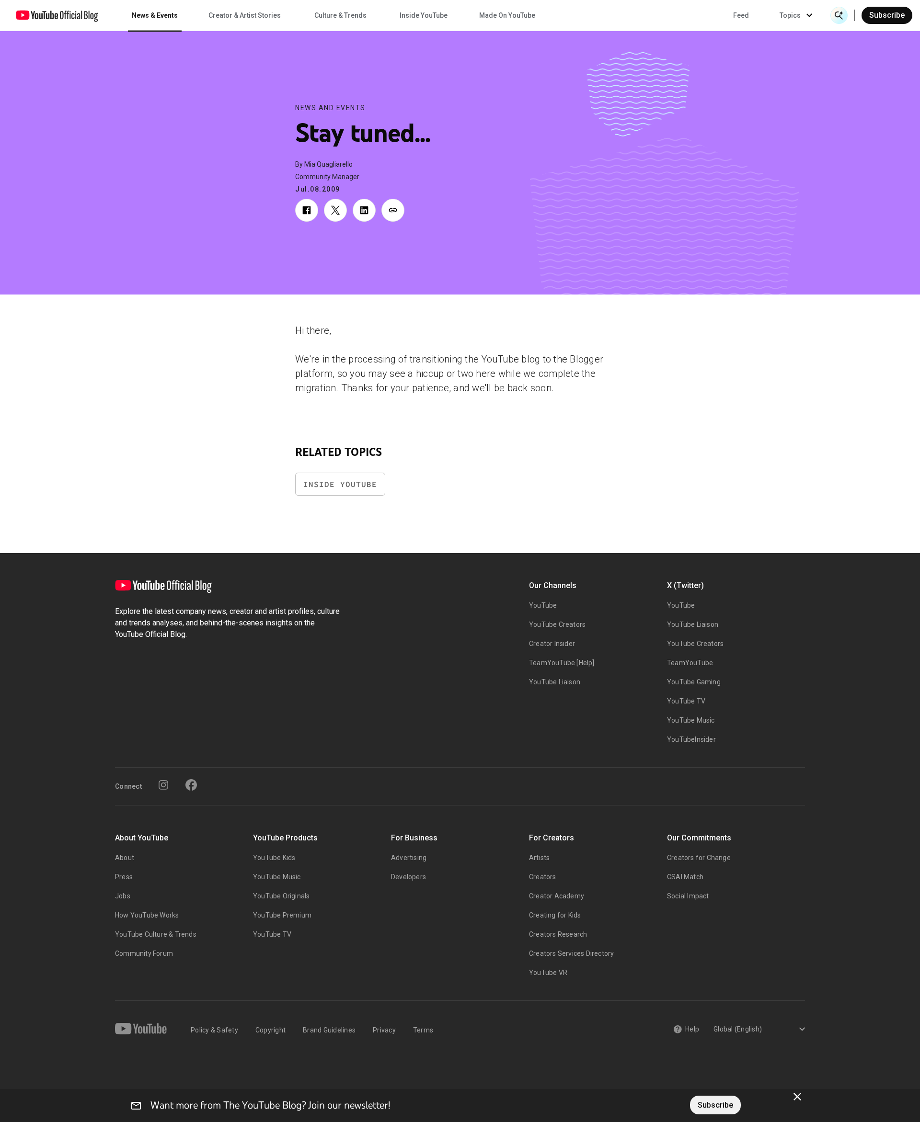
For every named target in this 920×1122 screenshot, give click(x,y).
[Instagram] (163, 785)
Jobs (122, 896)
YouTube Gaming (694, 682)
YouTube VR (548, 972)
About (124, 857)
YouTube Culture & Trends (155, 934)
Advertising (408, 857)
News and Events (330, 108)
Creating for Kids (555, 915)
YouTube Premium (282, 915)
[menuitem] (741, 15)
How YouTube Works (147, 915)
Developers (408, 877)
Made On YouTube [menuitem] (507, 15)
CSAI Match (685, 877)
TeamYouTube (690, 663)
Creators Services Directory (571, 953)
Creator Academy (556, 896)
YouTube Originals (281, 896)
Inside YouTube (340, 484)
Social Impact (688, 896)
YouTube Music (691, 720)
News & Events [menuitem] (155, 15)
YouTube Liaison (554, 682)
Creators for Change (699, 857)
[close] (797, 1096)
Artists (539, 857)
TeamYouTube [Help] (562, 663)
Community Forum (144, 953)
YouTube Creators (557, 624)
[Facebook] (191, 785)
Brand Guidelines (329, 1030)
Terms (423, 1030)
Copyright (270, 1030)
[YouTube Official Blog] (57, 15)
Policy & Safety (214, 1030)
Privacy (384, 1030)
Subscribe (887, 15)
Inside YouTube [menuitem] (424, 15)
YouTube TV (686, 701)
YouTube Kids (274, 857)
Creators (542, 877)
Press (124, 877)
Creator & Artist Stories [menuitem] (244, 15)
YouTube (543, 605)
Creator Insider (552, 643)
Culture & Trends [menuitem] (340, 15)
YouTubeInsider (691, 739)
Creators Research (558, 934)
